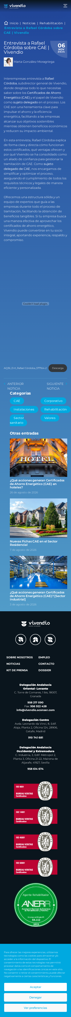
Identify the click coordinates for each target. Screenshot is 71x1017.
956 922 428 (35, 706)
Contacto (46, 663)
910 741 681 (35, 737)
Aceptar (35, 987)
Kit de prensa (17, 670)
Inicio (14, 23)
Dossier (44, 670)
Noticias (29, 23)
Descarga (57, 368)
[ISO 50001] (35, 867)
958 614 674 (35, 769)
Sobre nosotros (19, 657)
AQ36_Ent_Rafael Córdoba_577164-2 (25, 368)
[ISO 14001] (35, 816)
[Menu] (65, 6)
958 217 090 (35, 702)
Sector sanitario (17, 420)
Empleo (44, 657)
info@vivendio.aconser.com (35, 710)
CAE (17, 401)
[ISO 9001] (35, 790)
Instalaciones (24, 409)
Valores (49, 418)
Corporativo (53, 401)
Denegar (35, 997)
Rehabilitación (51, 23)
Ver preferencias (35, 1008)
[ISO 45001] (35, 841)
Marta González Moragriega (34, 62)
